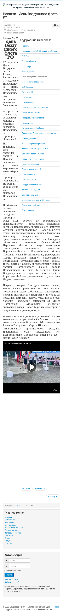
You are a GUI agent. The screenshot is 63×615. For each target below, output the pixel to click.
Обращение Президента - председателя (39, 133)
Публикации (10, 519)
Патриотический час (31, 205)
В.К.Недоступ (28, 86)
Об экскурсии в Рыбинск (33, 128)
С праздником (28, 102)
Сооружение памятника (32, 184)
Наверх (57, 606)
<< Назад (26, 488)
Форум (7, 540)
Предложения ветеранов (33, 158)
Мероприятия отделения (33, 81)
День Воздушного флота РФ (34, 76)
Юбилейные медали (31, 189)
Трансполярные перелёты (33, 143)
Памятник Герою (29, 179)
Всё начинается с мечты (33, 153)
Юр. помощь (10, 525)
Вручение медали (30, 194)
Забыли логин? (11, 579)
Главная (8, 517)
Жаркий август (28, 174)
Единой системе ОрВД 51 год (35, 148)
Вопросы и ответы (13, 532)
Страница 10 (27, 92)
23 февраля (27, 97)
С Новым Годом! (29, 61)
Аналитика (9, 522)
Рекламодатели (11, 530)
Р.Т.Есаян (26, 56)
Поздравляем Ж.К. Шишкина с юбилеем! (40, 50)
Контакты (9, 535)
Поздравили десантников (33, 117)
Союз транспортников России (35, 107)
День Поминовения (30, 164)
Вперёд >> (40, 488)
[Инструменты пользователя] (56, 25)
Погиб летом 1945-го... (32, 112)
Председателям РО (30, 138)
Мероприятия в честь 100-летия (36, 199)
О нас (7, 538)
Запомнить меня (14, 570)
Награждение (28, 71)
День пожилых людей (31, 169)
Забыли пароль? (12, 582)
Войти (9, 574)
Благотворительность (14, 527)
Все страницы (28, 210)
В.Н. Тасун (26, 66)
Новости (25, 45)
